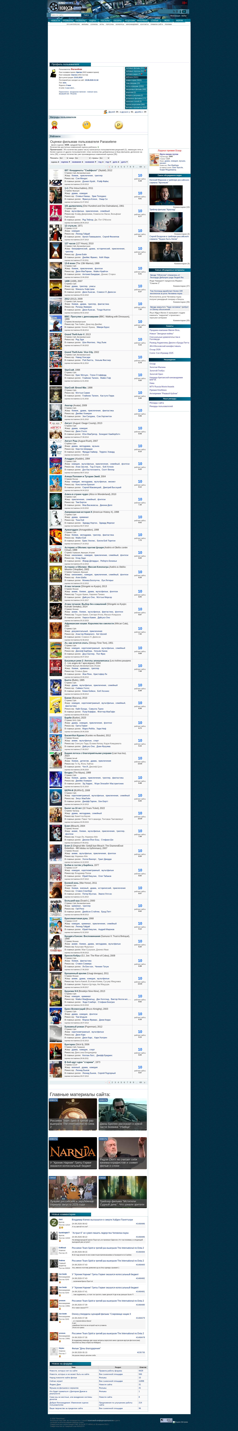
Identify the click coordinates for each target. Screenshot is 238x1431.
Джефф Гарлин (89, 801)
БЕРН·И (69, 790)
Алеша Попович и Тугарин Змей (82, 476)
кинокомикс (77, 555)
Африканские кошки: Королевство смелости (89, 623)
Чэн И (85, 766)
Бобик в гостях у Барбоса (79, 865)
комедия (83, 193)
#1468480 (140, 1305)
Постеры (105, 21)
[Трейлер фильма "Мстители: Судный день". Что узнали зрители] (123, 1192)
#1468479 (140, 1318)
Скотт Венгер (108, 469)
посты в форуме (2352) (135, 86)
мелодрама (84, 446)
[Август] (56, 430)
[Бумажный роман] (56, 1034)
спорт (96, 740)
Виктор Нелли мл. (119, 999)
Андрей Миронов (106, 929)
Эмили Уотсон (105, 894)
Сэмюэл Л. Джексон (106, 292)
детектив (84, 761)
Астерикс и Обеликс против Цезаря (84, 547)
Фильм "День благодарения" (86, 1348)
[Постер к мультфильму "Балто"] (56, 687)
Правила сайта (157, 24)
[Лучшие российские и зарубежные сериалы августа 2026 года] (73, 1192)
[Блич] (56, 833)
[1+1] (56, 195)
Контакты (144, 24)
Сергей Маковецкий (91, 487)
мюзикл (111, 481)
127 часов (70, 243)
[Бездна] (56, 779)
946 (140, 1374)
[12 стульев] (56, 233)
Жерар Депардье (90, 561)
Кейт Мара (104, 257)
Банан (68, 698)
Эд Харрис (87, 783)
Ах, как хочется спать (76, 643)
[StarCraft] (56, 377)
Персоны (110, 24)
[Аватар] (56, 412)
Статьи (154, 21)
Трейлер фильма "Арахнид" (163, 209)
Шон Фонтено (88, 342)
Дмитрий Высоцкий (112, 487)
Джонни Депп (106, 505)
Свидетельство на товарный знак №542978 (67, 1426)
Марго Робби (88, 728)
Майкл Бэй (81, 538)
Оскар (152, 364)
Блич (67, 826)
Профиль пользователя (65, 64)
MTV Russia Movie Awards (162, 387)
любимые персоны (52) (135, 71)
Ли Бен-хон (87, 966)
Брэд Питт (106, 911)
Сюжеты (169, 326)
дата (114, 162)
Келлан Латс (88, 1055)
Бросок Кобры (73, 955)
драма (75, 193)
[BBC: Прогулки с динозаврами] (56, 323)
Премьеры (68, 21)
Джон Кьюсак (88, 292)
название (76, 162)
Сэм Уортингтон (104, 416)
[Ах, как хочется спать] (56, 650)
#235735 (141, 1352)
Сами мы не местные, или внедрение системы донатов (71, 1398)
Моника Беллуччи (90, 580)
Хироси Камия (89, 617)
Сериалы (94, 24)
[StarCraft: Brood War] (56, 394)
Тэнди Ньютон (103, 310)
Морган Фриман (89, 1020)
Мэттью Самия (83, 393)
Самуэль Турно (96, 709)
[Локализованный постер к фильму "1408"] (56, 288)
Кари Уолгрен (100, 1037)
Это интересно (73, 24)
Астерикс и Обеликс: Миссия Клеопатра (87, 567)
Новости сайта (105, 1384)
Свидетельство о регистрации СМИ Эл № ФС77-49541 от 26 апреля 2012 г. (79, 1424)
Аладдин (69, 459)
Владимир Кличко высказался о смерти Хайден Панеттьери (102, 1220)
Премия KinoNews (158, 390)
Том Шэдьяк (81, 1017)
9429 (141, 1371)
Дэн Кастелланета (91, 469)
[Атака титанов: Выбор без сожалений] (56, 611)
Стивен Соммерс (84, 963)
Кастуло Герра (107, 395)
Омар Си (103, 199)
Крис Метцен (82, 375)
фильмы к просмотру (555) (136, 107)
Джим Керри (104, 1020)
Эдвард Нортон (89, 523)
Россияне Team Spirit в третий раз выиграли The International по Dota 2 (108, 1248)
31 (140, 1384)
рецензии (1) (131, 92)
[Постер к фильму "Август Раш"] (56, 448)
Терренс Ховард (107, 452)
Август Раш (71, 441)
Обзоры (117, 21)
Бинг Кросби (177, 167)
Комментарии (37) (181, 286)
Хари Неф (101, 728)
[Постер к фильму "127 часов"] (56, 250)
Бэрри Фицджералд (168, 170)
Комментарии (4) (182, 234)
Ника (152, 383)
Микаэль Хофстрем (85, 289)
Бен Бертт (103, 801)
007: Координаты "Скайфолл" (81, 170)
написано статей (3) (134, 101)
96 (140, 1408)
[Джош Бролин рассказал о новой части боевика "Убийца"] (123, 1114)
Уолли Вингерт (89, 859)
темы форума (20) (133, 83)
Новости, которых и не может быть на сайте (69, 1374)
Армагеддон (71, 530)
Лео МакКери (173, 165)
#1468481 (140, 1291)
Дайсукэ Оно (88, 597)
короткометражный (91, 648)
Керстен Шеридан (84, 449)
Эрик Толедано (99, 196)
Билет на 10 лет (73, 808)
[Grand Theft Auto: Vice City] (56, 359)
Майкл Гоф (105, 378)
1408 (67, 281)
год (100, 162)
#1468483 (140, 1265)
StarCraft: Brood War (75, 387)
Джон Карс (81, 1034)
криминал (84, 517)
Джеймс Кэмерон (84, 413)
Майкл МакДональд (85, 999)
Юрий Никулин (89, 876)
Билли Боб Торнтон (106, 540)
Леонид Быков (82, 1070)
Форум (179, 21)
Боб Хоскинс (103, 691)
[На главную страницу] (66, 6)
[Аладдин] (56, 466)
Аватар (69, 405)
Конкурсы (120, 24)
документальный (80, 631)
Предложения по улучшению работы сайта (115, 1404)
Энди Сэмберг (89, 1002)
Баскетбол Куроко (75, 735)
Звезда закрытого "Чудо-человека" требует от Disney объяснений (169, 308)
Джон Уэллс (81, 431)
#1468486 (140, 1224)
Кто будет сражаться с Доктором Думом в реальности (68, 1392)
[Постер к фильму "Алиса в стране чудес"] (56, 501)
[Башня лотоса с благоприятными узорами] (56, 760)
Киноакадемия (132, 24)
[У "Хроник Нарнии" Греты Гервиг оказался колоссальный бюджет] (73, 1153)
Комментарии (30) (181, 320)
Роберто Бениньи (108, 561)
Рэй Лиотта (87, 360)
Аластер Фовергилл (85, 634)
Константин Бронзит (85, 484)
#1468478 (140, 1337)
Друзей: (112, 112)
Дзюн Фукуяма (103, 746)
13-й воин (70, 263)
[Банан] (56, 705)
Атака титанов (72, 586)
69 (141, 167)
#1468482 (140, 1278)
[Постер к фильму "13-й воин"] (56, 270)
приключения (86, 175)
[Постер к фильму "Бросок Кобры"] (56, 962)
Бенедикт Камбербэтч (109, 434)
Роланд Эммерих (84, 307)
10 (140, 1377)
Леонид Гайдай (83, 234)
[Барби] (56, 725)
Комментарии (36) (181, 302)
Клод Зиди (81, 558)
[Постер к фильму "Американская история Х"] (56, 519)
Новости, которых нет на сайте (63, 1371)
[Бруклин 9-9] (56, 998)
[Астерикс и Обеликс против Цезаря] (56, 554)
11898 (141, 1381)
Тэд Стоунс (95, 467)
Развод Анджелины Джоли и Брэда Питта (169, 343)
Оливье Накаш (83, 196)
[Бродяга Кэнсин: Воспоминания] (56, 943)
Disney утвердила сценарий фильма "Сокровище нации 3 (101, 1314)
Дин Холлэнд (102, 999)
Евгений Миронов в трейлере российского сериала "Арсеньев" (169, 181)
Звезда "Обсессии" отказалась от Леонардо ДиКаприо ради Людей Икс (167, 276)
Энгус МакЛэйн (83, 798)
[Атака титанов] (56, 593)
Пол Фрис (101, 654)
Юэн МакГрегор (89, 434)
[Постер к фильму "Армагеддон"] (56, 537)
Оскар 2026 (155, 349)
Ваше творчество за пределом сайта (66, 1408)
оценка (64, 162)
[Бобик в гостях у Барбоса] (56, 872)
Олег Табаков (104, 876)
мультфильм (78, 211)
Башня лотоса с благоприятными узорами (88, 753)
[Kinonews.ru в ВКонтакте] (177, 11)
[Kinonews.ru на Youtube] (184, 11)
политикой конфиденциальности (100, 1420)
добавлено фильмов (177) (136, 98)
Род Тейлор (87, 220)
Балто (68, 680)
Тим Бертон (81, 502)
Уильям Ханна (100, 651)
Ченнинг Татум (102, 966)
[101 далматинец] (56, 213)
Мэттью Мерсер (104, 597)
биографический (79, 248)
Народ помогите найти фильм (63, 1377)
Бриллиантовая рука (76, 918)
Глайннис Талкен (90, 378)
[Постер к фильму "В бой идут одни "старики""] (56, 1069)
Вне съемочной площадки (111, 1374)
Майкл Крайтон (101, 271)
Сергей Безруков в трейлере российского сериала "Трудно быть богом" (169, 237)
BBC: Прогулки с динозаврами (81, 316)
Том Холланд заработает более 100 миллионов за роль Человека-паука (166, 292)
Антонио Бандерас (91, 274)
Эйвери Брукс (103, 327)
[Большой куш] (56, 908)
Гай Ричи (80, 909)
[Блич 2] (56, 853)
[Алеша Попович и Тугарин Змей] (56, 483)
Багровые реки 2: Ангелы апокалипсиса (87, 661)
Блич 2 (68, 846)
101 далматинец (73, 206)
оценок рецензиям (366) (135, 104)
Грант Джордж (105, 859)
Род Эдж (80, 339)
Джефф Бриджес (104, 1055)
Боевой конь (72, 883)
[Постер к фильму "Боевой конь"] (56, 890)
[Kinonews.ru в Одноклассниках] (180, 11)
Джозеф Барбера (84, 651)
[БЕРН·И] (56, 797)
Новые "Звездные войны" (162, 334)
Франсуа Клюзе (89, 199)
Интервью (142, 21)
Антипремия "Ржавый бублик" (164, 393)
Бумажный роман (74, 1027)
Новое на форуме (62, 1363)
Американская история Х (78, 512)
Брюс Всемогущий (75, 1009)
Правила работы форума (110, 1371)
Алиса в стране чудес (76, 494)
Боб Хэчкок (108, 467)
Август (68, 423)
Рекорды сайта (157, 403)
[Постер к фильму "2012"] (56, 306)
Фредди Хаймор (89, 452)
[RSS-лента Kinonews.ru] (174, 11)
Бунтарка (70, 1044)
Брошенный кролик (75, 973)
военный (84, 888)
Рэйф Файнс (103, 181)
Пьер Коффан (89, 711)
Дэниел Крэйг (88, 181)
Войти (184, 16)
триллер (98, 175)
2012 (67, 299)
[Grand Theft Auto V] (56, 341)
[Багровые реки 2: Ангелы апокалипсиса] (56, 668)
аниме (74, 591)
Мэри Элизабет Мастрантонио (109, 783)
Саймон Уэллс (83, 688)
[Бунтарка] (56, 1051)
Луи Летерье (107, 580)
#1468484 (140, 1252)
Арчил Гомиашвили (91, 236)
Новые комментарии (63, 1214)
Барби (68, 718)
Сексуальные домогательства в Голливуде (165, 338)
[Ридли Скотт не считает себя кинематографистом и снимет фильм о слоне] (123, 1153)
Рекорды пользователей (161, 406)
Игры (102, 24)
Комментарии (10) (181, 207)
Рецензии (130, 21)
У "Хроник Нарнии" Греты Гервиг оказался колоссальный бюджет (105, 1274)
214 (140, 1403)
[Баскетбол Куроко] (56, 742)
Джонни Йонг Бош (90, 840)
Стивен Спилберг (84, 891)
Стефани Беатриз (106, 1002)
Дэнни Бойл (81, 254)
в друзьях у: (125, 112)
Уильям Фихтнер (103, 360)
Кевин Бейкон (88, 691)
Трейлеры (80, 21)
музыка (95, 446)
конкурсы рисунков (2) (134, 95)
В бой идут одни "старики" (79, 1062)
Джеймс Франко (89, 257)
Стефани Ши (107, 840)
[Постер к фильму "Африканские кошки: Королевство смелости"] (56, 630)
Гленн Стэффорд (98, 375)
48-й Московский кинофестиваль (165, 346)
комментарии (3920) (134, 80)
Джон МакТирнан (84, 271)
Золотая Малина (157, 367)
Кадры (92, 21)
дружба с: (139, 112)
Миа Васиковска (90, 505)
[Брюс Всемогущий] (56, 1016)
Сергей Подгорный (107, 1073)
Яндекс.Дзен (55, 1384)
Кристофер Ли (100, 674)
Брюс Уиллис (88, 540)
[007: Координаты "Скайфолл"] (56, 177)
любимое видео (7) (133, 74)
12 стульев (71, 226)
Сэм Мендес (82, 178)
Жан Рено (87, 674)
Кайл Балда (81, 709)
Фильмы (85, 24)
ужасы (92, 286)
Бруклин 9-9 (71, 991)
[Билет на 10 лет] (56, 815)
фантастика (103, 304)
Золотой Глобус (157, 371)
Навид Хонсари (83, 357)
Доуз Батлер (88, 654)
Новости (55, 21)
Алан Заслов (82, 467)
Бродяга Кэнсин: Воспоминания (82, 936)
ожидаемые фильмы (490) (136, 89)
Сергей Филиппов (111, 236)
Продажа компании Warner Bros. (165, 330)
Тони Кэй (80, 520)
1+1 (66, 188)
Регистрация (175, 16)
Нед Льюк (101, 342)
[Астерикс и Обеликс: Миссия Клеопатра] (56, 574)
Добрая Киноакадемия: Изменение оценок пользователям (69, 1404)
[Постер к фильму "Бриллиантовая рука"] (56, 925)
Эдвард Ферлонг (107, 523)
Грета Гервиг (81, 726)
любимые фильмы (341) (135, 68)
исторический (103, 248)
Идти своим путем (169, 154)
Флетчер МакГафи (106, 711)
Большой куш (72, 901)
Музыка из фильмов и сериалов (64, 1388)
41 (140, 1388)
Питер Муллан (89, 894)
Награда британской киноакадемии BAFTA (166, 378)
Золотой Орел (156, 374)
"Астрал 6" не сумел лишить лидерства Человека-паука (100, 1233)
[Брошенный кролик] (56, 980)
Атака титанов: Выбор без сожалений (85, 604)
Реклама (168, 24)
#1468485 (140, 1237)
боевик (75, 175)
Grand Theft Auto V (75, 334)
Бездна (69, 772)
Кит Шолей (101, 634)
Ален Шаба (81, 577)
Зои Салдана (88, 416)
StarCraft (69, 370)
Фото (167, 21)
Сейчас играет (56, 1381)
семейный (105, 211)
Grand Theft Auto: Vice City (79, 352)
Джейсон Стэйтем (90, 911)
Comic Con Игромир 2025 (161, 353)
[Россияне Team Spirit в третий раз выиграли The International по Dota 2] (73, 1114)
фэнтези (99, 268)
